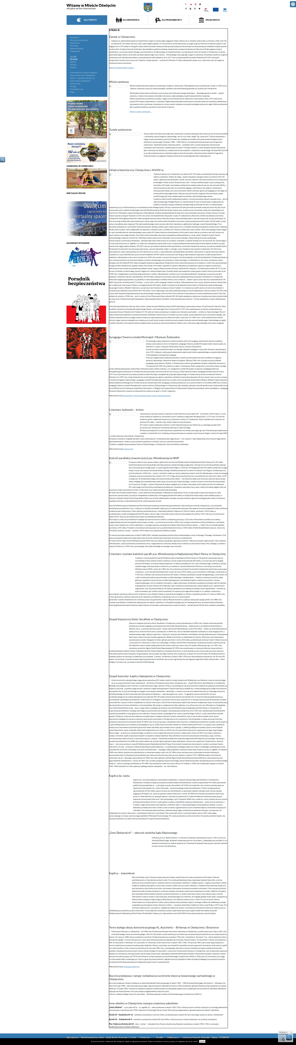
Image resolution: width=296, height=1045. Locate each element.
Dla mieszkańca (131, 20)
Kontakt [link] (205, 1037)
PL (186, 4)
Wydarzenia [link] (74, 43)
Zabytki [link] (73, 62)
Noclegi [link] (73, 86)
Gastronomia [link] (75, 83)
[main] (168, 528)
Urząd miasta (212, 20)
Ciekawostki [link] (75, 51)
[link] (293, 4)
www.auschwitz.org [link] (131, 966)
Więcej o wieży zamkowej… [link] (140, 111)
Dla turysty (90, 20)
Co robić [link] (73, 56)
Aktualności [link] (74, 37)
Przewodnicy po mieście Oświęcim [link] (83, 72)
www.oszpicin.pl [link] (164, 395)
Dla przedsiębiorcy (171, 20)
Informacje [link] (74, 46)
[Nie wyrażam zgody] (293, 1041)
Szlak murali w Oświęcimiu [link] (80, 81)
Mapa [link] (72, 92)
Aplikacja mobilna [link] (76, 48)
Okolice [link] (73, 67)
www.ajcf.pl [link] (128, 395)
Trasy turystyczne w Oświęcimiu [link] (82, 75)
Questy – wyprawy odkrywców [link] (82, 78)
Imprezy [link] (73, 64)
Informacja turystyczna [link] (79, 40)
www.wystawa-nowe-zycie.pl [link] (145, 395)
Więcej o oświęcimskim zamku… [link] (122, 67)
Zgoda (202, 1041)
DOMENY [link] (224, 1037)
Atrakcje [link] (73, 59)
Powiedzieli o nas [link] (76, 89)
